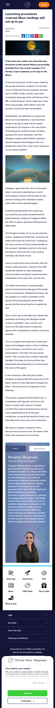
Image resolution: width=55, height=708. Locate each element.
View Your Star (14, 630)
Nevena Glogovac (23, 457)
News (7, 31)
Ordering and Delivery (18, 638)
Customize (26, 701)
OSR (10, 615)
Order (44, 4)
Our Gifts (12, 623)
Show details (39, 683)
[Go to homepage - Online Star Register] (27, 4)
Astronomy (9, 28)
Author (15, 449)
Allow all (27, 693)
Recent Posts (39, 449)
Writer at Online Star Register (22, 461)
